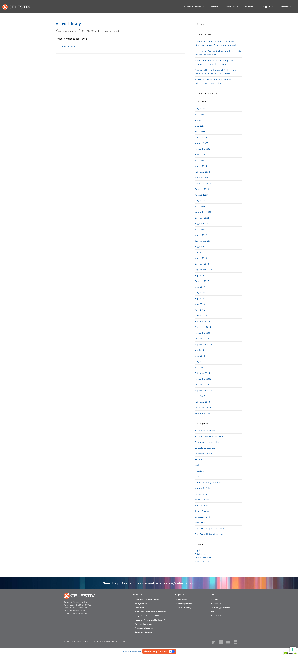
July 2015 (199, 298)
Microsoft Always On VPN (208, 482)
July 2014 (199, 350)
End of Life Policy (183, 607)
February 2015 (202, 321)
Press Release (202, 499)
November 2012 (203, 413)
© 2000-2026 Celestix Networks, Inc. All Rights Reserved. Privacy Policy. (96, 641)
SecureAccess (202, 511)
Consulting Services (205, 447)
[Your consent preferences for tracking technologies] (293, 650)
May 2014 (200, 361)
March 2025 (201, 137)
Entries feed (201, 554)
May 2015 (200, 304)
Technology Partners (220, 607)
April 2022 (200, 229)
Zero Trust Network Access (209, 534)
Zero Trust (200, 522)
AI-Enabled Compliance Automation (150, 611)
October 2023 (202, 189)
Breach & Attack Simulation (209, 436)
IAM (197, 465)
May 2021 (200, 252)
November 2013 (203, 378)
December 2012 (203, 407)
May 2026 (200, 108)
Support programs (184, 603)
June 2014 (200, 355)
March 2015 (201, 315)
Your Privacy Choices (155, 651)
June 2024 (200, 154)
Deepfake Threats (204, 453)
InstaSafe (200, 470)
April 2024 (200, 160)
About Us (215, 599)
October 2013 (202, 384)
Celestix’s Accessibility (221, 615)
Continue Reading (69, 45)
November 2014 (203, 332)
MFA (197, 476)
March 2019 (201, 258)
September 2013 (203, 390)
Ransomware (201, 505)
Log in (198, 550)
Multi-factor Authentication (147, 599)
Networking (201, 493)
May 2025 (200, 125)
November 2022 (203, 212)
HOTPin (199, 459)
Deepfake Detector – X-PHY (147, 615)
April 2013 (200, 396)
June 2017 (200, 286)
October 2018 (202, 263)
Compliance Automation (207, 442)
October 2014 (202, 338)
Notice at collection (132, 651)
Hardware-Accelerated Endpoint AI (150, 619)
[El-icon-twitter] (213, 642)
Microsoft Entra (203, 488)
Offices (214, 611)
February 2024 (202, 171)
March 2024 (201, 166)
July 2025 (199, 120)
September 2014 (203, 344)
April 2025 (200, 131)
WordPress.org (202, 561)
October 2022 (202, 217)
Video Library (68, 23)
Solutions (215, 6)
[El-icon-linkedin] (235, 642)
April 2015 (200, 309)
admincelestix (67, 31)
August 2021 (201, 246)
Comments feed (203, 557)
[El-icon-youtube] (228, 642)
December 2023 (203, 183)
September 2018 (203, 269)
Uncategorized (110, 31)
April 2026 (200, 114)
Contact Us (216, 603)
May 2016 (200, 292)
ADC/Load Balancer (205, 430)
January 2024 (201, 177)
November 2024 (203, 148)
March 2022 (201, 235)
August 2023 (201, 194)
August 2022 (201, 223)
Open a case (181, 599)
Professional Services (144, 628)
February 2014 (202, 373)
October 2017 (202, 281)
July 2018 (199, 275)
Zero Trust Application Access (210, 528)
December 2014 (203, 327)
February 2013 (202, 401)
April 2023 (200, 206)
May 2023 (200, 200)
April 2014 (200, 367)
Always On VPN (141, 603)
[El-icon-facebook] (221, 642)
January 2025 (201, 143)
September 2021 (203, 240)
